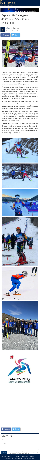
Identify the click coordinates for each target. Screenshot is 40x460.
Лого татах (32, 456)
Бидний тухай (25, 456)
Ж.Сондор (9, 28)
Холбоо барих (17, 456)
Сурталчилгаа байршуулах (6, 456)
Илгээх (4, 453)
